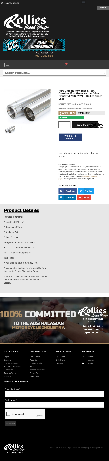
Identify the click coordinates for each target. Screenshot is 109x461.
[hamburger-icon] (7, 65)
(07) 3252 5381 (44, 55)
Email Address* (12, 389)
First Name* (11, 400)
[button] (83, 2)
